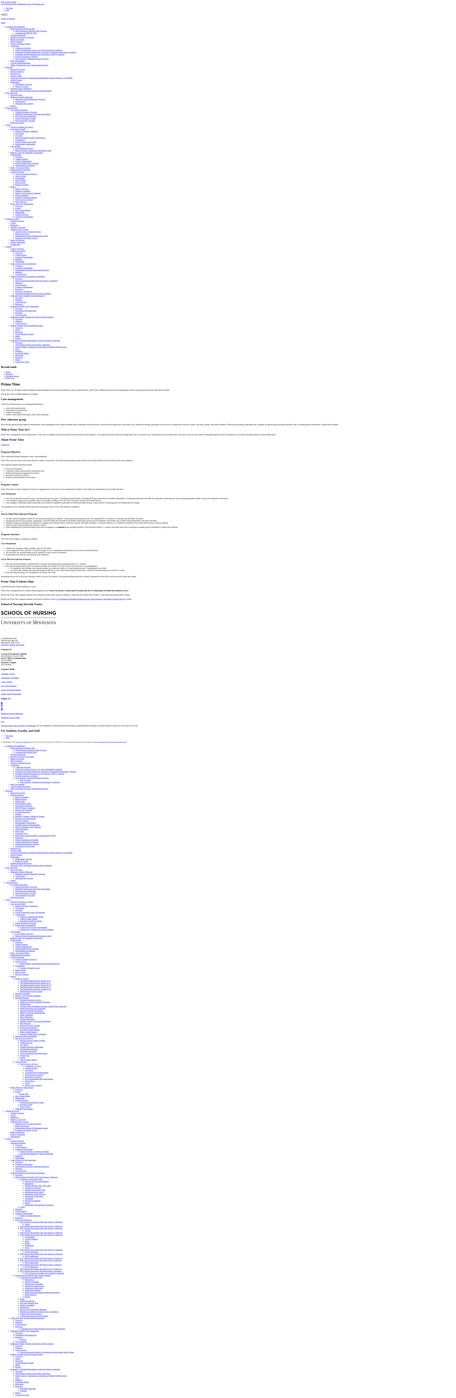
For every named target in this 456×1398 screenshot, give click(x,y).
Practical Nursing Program (30, 1026)
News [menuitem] (17, 349)
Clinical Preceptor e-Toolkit (25, 893)
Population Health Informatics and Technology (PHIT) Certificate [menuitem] (39, 54)
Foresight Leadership (28, 1389)
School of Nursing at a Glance (21, 902)
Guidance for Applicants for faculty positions (37, 930)
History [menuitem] (13, 187)
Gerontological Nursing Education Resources (32, 1167)
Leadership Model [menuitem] (22, 353)
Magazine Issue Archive (24, 878)
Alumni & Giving (12, 1111)
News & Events (12, 868)
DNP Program (25, 1004)
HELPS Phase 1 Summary (25, 808)
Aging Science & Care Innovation (23, 1160)
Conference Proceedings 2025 (31, 1278)
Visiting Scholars (21, 945)
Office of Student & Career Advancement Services (29, 789)
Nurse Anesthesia (26, 1015)
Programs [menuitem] (18, 313)
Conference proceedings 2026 (31, 1179)
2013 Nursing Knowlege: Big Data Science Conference (41, 1271)
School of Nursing (8, 19)
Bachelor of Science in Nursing (22, 757)
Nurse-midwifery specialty (25, 895)
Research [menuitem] (9, 67)
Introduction (29, 1184)
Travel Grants (25, 1107)
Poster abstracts (30, 1295)
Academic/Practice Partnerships (36, 1073)
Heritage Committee (22, 994)
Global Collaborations (23, 947)
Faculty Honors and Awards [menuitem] (25, 142)
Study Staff (19, 831)
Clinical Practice (12, 883)
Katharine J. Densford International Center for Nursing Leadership (35, 1369)
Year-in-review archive (28, 1060)
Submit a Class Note (18, 1120)
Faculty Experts (16, 855)
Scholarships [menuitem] (20, 178)
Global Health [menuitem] (15, 155)
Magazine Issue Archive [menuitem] (24, 104)
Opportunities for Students (25, 951)
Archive (23, 1339)
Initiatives (18, 1380)
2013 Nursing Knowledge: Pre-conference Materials (44, 1273)
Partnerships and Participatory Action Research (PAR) (35, 836)
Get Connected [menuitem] (20, 315)
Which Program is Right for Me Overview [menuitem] (31, 31)
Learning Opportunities (24, 1149)
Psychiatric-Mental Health (29, 1030)
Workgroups (24, 1307)
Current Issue (20, 876)
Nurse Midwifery (26, 1017)
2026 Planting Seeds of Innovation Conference (32, 1374)
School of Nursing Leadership (26, 906)
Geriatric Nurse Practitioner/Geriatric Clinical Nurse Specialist (43, 1006)
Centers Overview (17, 1141)
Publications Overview (23, 859)
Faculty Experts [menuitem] (16, 80)
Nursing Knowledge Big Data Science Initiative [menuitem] (33, 294)
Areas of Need (20, 962)
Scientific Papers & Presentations (27, 825)
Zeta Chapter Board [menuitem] (22, 210)
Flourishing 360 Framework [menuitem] (25, 311)
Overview (19, 942)
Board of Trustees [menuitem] (21, 185)
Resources (19, 838)
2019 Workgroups (31, 1252)
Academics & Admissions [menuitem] (15, 27)
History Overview (22, 979)
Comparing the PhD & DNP (26, 752)
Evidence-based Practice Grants (32, 1102)
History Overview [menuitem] (22, 189)
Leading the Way (31, 1068)
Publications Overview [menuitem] (23, 84)
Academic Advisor (8, 674)
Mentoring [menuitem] (14, 225)
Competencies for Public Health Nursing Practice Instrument (42, 1329)
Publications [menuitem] (15, 82)
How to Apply (25, 780)
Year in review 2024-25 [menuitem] (24, 200)
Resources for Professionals (25, 819)
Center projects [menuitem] (20, 323)
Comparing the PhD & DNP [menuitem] (26, 33)
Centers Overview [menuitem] (17, 249)
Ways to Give (20, 972)
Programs (18, 1337)
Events (13, 880)
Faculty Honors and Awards (25, 923)
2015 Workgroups (31, 1267)
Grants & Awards (21, 1100)
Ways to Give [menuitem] (20, 183)
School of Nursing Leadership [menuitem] (26, 131)
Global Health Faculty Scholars (27, 949)
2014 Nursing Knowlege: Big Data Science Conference (41, 1269)
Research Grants (26, 1105)
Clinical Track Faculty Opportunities (33, 927)
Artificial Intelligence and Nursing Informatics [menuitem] (27, 277)
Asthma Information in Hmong (26, 842)
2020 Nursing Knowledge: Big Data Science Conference (41, 1233)
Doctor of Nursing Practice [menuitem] (20, 44)
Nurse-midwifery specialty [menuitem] (25, 121)
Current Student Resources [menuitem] (20, 63)
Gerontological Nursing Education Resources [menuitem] (32, 270)
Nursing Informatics (27, 1019)
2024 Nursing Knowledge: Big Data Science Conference (41, 1235)
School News (30, 1081)
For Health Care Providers (25, 846)
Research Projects (12, 376)
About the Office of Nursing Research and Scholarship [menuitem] (31, 91)
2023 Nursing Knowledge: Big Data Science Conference (41, 1222)
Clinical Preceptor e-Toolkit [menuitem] (25, 119)
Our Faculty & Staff (17, 904)
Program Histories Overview (30, 1000)
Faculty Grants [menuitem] (15, 76)
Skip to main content (8, 2)
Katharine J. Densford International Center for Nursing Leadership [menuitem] (35, 341)
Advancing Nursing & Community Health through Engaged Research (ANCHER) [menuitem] (41, 78)
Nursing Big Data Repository (31, 1314)
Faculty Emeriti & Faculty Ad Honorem (30, 912)
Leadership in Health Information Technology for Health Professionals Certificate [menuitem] (45, 52)
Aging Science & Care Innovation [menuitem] (23, 264)
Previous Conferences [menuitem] (23, 291)
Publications (15, 857)
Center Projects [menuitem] (21, 255)
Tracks (22, 1207)
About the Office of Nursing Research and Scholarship (31, 866)
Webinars (18, 1348)
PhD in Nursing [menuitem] (16, 42)
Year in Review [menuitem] (21, 202)
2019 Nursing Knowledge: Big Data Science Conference (41, 1250)
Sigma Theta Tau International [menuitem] (21, 204)
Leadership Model (22, 1382)
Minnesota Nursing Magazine (12, 714)
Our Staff (18, 910)
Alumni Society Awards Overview (28, 1124)
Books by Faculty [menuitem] (21, 87)
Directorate (19, 1384)
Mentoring (14, 1117)
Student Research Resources (21, 863)
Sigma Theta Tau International (21, 1088)
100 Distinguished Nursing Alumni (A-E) (35, 981)
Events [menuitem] (13, 106)
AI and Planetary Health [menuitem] (24, 334)
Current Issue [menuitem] (20, 101)
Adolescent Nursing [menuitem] (17, 251)
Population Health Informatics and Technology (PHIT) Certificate (39, 774)
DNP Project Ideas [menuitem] (17, 123)
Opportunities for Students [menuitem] (25, 166)
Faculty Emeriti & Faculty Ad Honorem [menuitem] (30, 138)
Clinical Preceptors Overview (26, 887)
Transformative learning (29, 1049)
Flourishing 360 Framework (25, 1335)
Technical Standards (18, 754)
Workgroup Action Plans (34, 1196)
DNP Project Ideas (17, 898)
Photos (27, 1203)
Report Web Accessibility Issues (116, 742)
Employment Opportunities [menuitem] (25, 144)
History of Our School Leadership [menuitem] (28, 193)
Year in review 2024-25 (24, 1038)
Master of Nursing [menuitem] (17, 40)
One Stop (9, 8)
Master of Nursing (17, 759)
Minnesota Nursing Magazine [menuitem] (21, 97)
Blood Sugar (20, 801)
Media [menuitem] (17, 336)
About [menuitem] (8, 125)
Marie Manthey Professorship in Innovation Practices (40, 964)
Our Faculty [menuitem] (19, 133)
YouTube (23, 1391)
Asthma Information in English (26, 840)
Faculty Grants (15, 851)
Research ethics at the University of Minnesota (18, 726)
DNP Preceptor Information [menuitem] (25, 116)
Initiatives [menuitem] (18, 351)
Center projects (20, 1350)
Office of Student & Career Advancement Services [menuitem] (29, 65)
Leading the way (26, 1043)
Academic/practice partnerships (31, 1047)
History (13, 977)
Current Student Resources (20, 787)
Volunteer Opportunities (24, 1109)
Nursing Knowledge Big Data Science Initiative (33, 1275)
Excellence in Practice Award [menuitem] (26, 238)
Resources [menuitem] (19, 289)
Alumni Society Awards (19, 1122)
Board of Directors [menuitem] (17, 240)
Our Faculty (19, 908)
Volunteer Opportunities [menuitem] (24, 217)
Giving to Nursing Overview (26, 959)
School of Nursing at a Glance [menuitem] (21, 127)
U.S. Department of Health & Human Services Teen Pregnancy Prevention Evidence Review (90, 599)
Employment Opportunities (11, 694)
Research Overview (17, 793)
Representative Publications (25, 823)
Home (8, 372)
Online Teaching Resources (30, 1216)
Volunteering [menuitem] (15, 244)
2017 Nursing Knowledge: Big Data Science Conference (41, 1258)
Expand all (5, 445)
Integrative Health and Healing (31, 1011)
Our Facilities (15, 932)
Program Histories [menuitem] (22, 195)
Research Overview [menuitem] (17, 69)
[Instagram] (228, 707)
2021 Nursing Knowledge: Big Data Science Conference (41, 1228)
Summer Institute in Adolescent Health (34, 1152)
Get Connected (20, 1342)
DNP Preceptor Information (25, 891)
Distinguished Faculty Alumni (31, 991)
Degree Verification (17, 1135)
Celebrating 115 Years (33, 1066)
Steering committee (32, 1282)
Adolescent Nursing (17, 1143)
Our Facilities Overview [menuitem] (24, 148)
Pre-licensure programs (28, 1028)
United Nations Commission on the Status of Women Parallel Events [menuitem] (40, 347)
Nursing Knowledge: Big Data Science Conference (39, 1312)
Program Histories (22, 998)
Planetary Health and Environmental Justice (26, 1354)
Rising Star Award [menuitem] (22, 234)
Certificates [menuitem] (14, 46)
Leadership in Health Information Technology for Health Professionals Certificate (45, 772)
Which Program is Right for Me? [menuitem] (22, 29)
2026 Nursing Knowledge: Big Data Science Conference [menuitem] (36, 281)
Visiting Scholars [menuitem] (21, 159)
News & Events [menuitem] (12, 93)
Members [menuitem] (18, 259)
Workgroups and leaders (34, 1284)
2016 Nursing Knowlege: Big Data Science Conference (41, 1260)
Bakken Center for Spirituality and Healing (26, 938)
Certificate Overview (23, 767)
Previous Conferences (23, 1220)
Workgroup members (32, 1201)
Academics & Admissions (15, 746)
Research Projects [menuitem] (17, 72)
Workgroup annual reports (34, 1286)
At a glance (24, 1045)
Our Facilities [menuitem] (15, 146)
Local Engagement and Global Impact (39, 1079)
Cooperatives (20, 915)
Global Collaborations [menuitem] (23, 161)
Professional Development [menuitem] (20, 170)
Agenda (28, 1231)
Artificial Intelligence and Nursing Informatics (27, 1173)
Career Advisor (6, 682)
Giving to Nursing (17, 957)
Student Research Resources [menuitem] (21, 89)
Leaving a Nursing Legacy (30, 968)
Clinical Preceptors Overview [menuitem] (26, 112)
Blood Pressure (21, 799)
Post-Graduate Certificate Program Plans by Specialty (40, 782)
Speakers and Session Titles (35, 1190)
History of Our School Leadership (28, 996)
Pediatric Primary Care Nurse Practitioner (35, 1021)
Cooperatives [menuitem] (20, 140)
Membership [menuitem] (20, 212)
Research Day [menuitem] (15, 74)
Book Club (24, 1094)
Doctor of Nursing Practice (20, 763)
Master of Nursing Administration (32, 1013)
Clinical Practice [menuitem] (12, 108)
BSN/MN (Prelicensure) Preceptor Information (32, 889)
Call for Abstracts (31, 1239)
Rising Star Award (22, 1126)
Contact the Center (22, 1395)
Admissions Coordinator (10, 678)
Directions (5, 645)
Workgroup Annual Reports (35, 1194)
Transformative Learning (34, 1075)
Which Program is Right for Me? (22, 748)
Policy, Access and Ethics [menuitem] (20, 168)
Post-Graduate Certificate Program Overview (32, 778)
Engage (18, 1367)
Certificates (14, 765)
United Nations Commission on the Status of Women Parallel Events (40, 1376)
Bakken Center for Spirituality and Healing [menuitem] (26, 153)
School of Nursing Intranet (11, 690)
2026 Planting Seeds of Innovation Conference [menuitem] (32, 345)
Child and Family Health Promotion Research (27, 1318)
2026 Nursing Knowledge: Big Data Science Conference (36, 1177)
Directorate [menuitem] (19, 356)
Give (3, 722)
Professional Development (20, 955)
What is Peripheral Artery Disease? (28, 827)
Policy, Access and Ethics (20, 953)
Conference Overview (33, 1188)
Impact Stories (20, 970)
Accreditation (30, 1237)
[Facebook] (228, 703)
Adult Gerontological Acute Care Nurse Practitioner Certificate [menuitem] (38, 50)
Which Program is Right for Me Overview (31, 750)
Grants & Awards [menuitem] (21, 215)
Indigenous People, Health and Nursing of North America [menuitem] (32, 317)
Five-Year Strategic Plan (29, 1303)
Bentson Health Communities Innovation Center (33, 936)
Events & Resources (22, 812)
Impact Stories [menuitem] (20, 180)
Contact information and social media (34, 1316)
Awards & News (21, 833)
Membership (20, 1098)
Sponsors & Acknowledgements (37, 1181)
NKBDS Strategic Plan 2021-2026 (38, 1186)
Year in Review (21, 1062)
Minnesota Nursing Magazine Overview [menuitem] (30, 99)
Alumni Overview (17, 1113)
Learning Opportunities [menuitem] (24, 257)
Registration (29, 1246)
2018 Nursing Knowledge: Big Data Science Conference (41, 1254)
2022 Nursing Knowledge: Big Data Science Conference (41, 1226)
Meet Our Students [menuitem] (17, 61)
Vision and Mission (27, 1301)
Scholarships (20, 966)
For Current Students (9, 686)
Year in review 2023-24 (29, 1064)
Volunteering (15, 1137)
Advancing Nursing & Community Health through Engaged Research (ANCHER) (41, 853)
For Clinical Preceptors (19, 885)
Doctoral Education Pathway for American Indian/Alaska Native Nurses (47, 1352)
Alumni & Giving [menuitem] (12, 219)
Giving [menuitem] (13, 223)
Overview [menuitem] (19, 157)
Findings (18, 814)
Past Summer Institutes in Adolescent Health (36, 1154)
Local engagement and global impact (34, 1053)
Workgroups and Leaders (34, 1192)
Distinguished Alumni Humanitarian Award (31, 1128)
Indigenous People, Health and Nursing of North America (32, 1344)
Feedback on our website (10, 718)
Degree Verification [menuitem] (17, 242)
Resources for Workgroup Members (33, 1310)
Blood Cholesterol (22, 797)
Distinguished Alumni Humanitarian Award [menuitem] (31, 236)
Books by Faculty (21, 861)
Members (18, 1156)
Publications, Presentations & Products (39, 1205)
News (17, 1378)
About (8, 900)
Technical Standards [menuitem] (18, 35)
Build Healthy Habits (23, 804)
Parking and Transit (17, 645)
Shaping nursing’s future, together (32, 1041)
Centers (8, 1139)
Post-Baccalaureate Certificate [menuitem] (26, 57)
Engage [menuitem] (18, 338)
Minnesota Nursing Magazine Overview (30, 874)
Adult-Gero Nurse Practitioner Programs (35, 1002)
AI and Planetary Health (24, 1363)
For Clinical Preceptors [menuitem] (19, 110)
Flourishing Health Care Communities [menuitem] (24, 306)
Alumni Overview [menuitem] (17, 221)
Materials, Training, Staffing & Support (30, 816)
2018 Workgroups (31, 1256)
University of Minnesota (23, 742)
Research (9, 374)
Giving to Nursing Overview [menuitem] (26, 174)
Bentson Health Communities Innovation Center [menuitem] (33, 151)
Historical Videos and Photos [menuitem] (26, 198)
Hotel (27, 1241)
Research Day (15, 848)
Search (4, 14)
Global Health (15, 940)
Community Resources (23, 806)
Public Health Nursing (28, 1032)
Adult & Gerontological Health (31, 917)
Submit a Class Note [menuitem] (18, 227)
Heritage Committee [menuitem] (22, 191)
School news (25, 1056)
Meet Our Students (17, 784)
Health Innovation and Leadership (32, 1009)
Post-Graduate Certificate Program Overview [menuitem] (32, 59)
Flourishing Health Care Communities (24, 1331)
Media (17, 1365)
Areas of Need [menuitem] (20, 176)
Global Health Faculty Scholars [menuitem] (27, 163)
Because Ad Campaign (23, 810)
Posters (27, 1243)
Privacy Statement (100, 742)
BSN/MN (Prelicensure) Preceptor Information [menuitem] (32, 114)
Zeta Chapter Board (22, 1096)
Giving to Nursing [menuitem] (17, 172)
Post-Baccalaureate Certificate (26, 776)
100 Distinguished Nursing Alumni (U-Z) (35, 989)
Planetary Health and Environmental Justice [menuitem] (26, 326)
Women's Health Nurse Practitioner (33, 1034)
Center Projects (21, 1147)
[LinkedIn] (228, 710)
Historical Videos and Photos (26, 1036)
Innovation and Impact (33, 1077)
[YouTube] (228, 705)
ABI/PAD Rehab (21, 829)
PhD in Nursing (16, 761)
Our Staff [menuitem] (18, 136)
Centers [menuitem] (8, 247)
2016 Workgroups (31, 1263)
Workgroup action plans (34, 1288)
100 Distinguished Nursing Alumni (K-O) (35, 985)
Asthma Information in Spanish (27, 844)
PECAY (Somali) (21, 821)
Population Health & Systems (31, 921)
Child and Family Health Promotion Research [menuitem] (27, 296)
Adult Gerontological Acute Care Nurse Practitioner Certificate (38, 769)
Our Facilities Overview (24, 934)
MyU (8, 10)
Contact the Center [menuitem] (22, 362)
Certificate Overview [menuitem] (23, 48)
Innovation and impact (28, 1051)
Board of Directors (17, 1132)
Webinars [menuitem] (18, 321)
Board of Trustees (21, 974)
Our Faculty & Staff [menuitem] (17, 129)
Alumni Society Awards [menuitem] (19, 230)
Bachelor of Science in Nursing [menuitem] (22, 37)
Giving (22, 1058)
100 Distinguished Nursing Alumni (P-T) (35, 987)
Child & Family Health (28, 919)
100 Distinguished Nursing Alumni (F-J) (35, 983)
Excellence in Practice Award (26, 1130)
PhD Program (25, 1023)
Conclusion (29, 1199)
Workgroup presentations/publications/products (42, 1292)
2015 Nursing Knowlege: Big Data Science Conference (41, 1265)
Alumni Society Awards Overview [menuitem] (28, 232)
